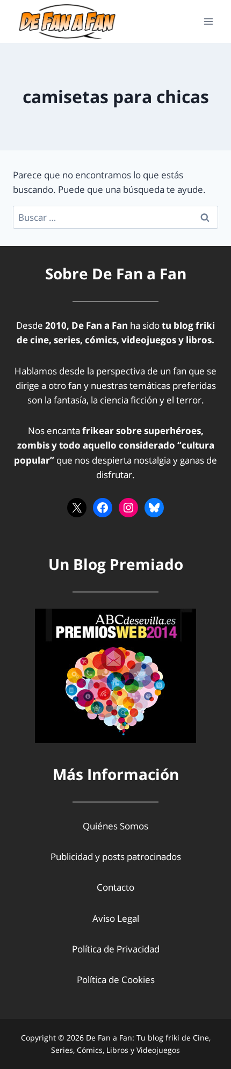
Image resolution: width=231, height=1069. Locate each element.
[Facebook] (102, 507)
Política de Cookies (116, 979)
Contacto (115, 887)
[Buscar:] (115, 217)
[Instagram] (128, 507)
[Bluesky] (154, 507)
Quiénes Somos (115, 826)
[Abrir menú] (208, 21)
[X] (76, 507)
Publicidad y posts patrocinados (115, 856)
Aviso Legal (115, 918)
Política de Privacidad (116, 949)
